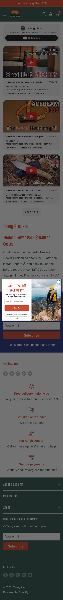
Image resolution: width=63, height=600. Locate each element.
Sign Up (17, 308)
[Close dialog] (58, 282)
